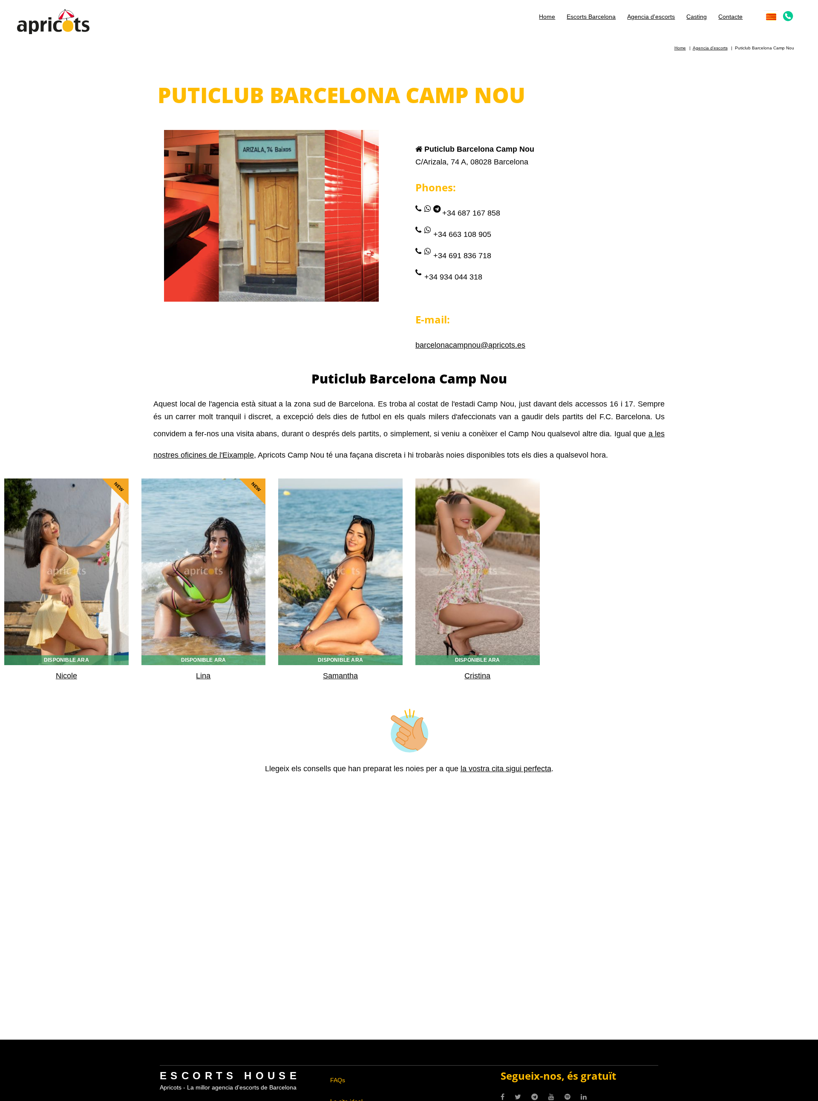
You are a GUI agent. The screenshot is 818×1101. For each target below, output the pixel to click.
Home (547, 16)
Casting (696, 16)
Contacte (730, 16)
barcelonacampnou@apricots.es (470, 345)
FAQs (337, 1080)
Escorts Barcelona (591, 16)
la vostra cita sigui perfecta (506, 768)
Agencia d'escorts (651, 16)
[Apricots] (53, 20)
